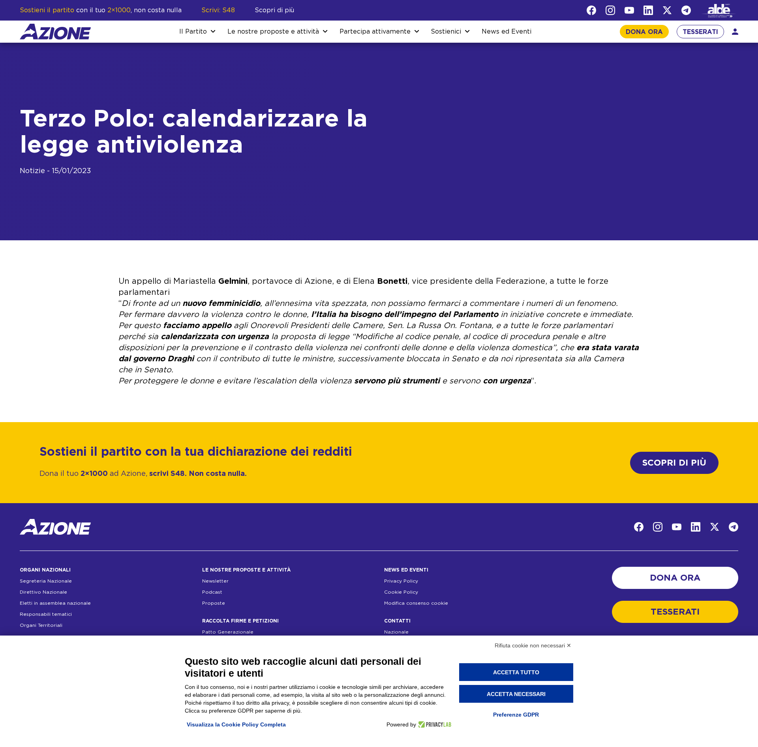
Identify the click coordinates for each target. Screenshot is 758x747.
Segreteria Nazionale (46, 581)
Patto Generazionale (227, 632)
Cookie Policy (401, 592)
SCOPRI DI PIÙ (674, 462)
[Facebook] (591, 10)
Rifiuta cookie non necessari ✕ (533, 645)
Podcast (212, 592)
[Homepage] (55, 32)
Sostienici (446, 31)
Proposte (213, 603)
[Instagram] (610, 10)
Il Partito (193, 31)
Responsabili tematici (46, 614)
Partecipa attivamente (375, 31)
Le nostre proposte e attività (273, 31)
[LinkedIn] (648, 10)
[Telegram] (686, 10)
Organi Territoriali (41, 625)
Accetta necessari (516, 694)
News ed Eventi (506, 31)
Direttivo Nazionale (43, 592)
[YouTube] (629, 10)
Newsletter (215, 581)
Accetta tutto (516, 672)
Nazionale (396, 632)
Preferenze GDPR (516, 714)
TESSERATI (700, 32)
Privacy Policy (401, 581)
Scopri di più (274, 10)
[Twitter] (667, 10)
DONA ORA (644, 32)
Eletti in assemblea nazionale (55, 603)
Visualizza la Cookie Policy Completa (236, 724)
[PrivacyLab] (433, 724)
